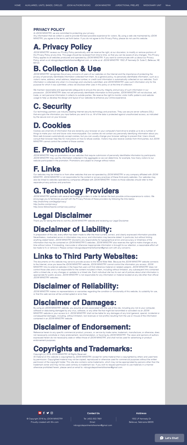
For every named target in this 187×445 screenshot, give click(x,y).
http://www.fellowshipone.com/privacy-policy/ (54, 206)
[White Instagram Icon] (51, 413)
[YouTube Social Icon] (39, 413)
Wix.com (55, 422)
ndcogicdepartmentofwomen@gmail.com (70, 60)
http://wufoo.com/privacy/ (45, 204)
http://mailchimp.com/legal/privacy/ (49, 201)
